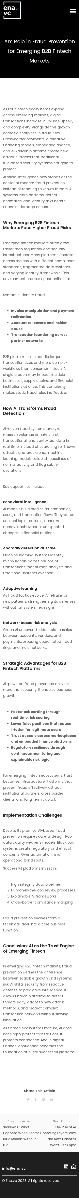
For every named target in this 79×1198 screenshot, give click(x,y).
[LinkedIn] (51, 1099)
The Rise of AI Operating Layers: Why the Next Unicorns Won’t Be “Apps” (58, 1133)
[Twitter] (28, 1099)
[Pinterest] (43, 1099)
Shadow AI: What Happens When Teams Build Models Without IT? (21, 1133)
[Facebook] (36, 1099)
